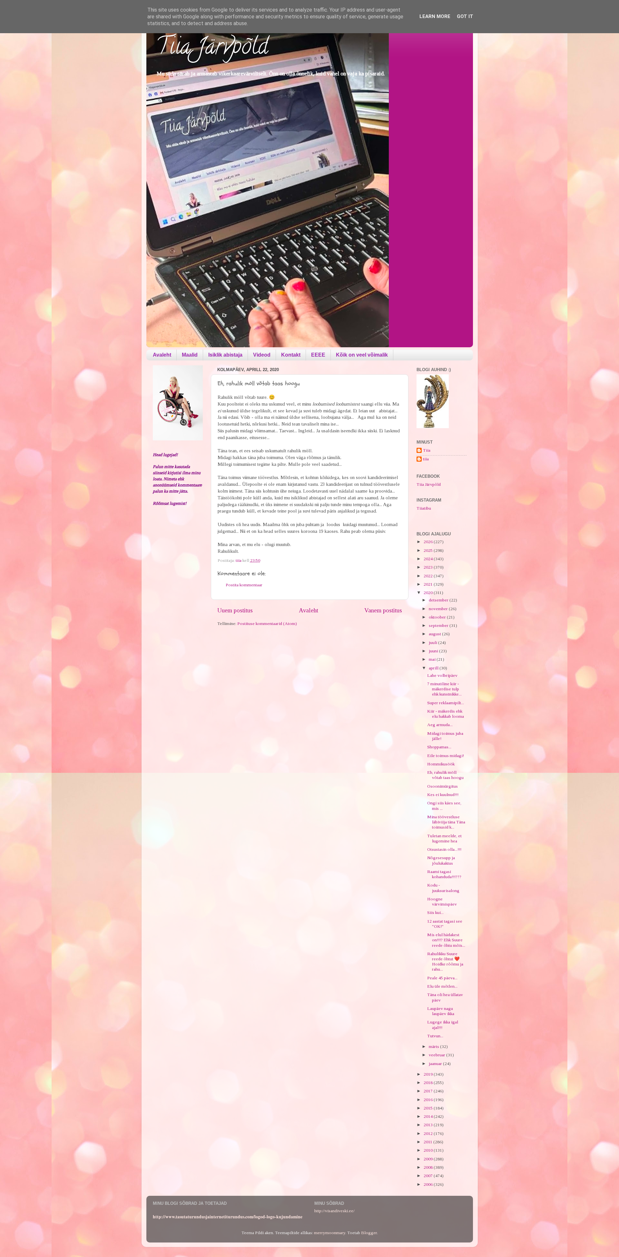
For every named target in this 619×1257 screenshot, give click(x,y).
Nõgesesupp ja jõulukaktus (441, 860)
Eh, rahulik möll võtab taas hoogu (445, 775)
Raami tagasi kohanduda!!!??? (444, 874)
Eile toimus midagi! (445, 755)
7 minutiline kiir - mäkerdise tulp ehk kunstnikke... (444, 688)
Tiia (426, 450)
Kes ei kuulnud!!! (442, 794)
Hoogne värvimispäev (442, 902)
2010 (429, 1150)
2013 (429, 1124)
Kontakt (290, 355)
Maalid (190, 355)
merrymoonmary (329, 1232)
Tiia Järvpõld (212, 48)
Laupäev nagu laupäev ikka (440, 1011)
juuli (433, 642)
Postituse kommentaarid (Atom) (267, 623)
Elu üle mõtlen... (442, 986)
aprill (434, 668)
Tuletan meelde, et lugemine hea (444, 838)
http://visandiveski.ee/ (334, 1210)
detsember (439, 600)
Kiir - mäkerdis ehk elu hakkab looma (445, 714)
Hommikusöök (441, 764)
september (439, 625)
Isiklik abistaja (225, 355)
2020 (429, 592)
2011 (428, 1141)
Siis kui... (435, 912)
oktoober (438, 617)
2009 (429, 1158)
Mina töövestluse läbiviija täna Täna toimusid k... (446, 822)
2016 (429, 1099)
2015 (429, 1108)
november (439, 608)
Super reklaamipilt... (445, 702)
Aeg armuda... (440, 724)
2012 (429, 1133)
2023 (429, 567)
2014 (429, 1116)
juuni (434, 650)
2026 (429, 541)
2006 (429, 1184)
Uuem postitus (235, 610)
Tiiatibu (424, 508)
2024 (429, 558)
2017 (429, 1091)
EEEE (318, 355)
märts (434, 1046)
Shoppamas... (439, 746)
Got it (465, 16)
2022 (429, 575)
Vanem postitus (383, 610)
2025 (429, 550)
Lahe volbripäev (442, 675)
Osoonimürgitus (442, 786)
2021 (429, 584)
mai (433, 659)
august (435, 633)
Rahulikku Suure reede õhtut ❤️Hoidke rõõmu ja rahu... (445, 961)
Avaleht (162, 355)
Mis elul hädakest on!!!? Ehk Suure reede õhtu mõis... (446, 939)
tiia (426, 458)
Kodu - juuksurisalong (443, 888)
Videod (261, 355)
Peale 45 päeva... (442, 977)
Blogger (369, 1232)
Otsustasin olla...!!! (444, 849)
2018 (429, 1082)
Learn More (434, 16)
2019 (429, 1074)
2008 (429, 1167)
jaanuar (436, 1063)
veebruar (437, 1054)
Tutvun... (435, 1035)
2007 (429, 1175)
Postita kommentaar (244, 584)
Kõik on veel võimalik (362, 355)
